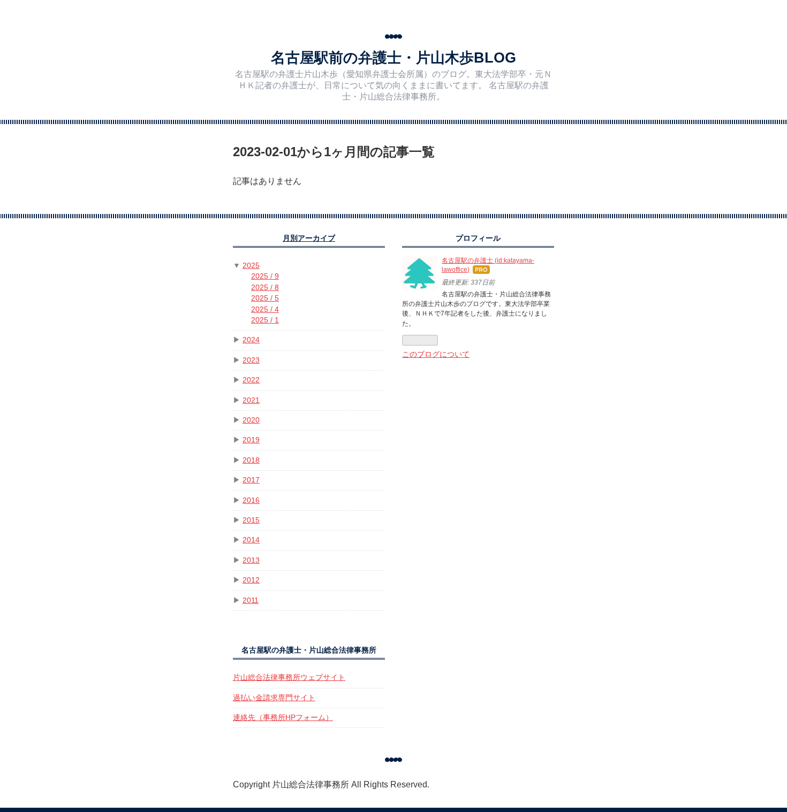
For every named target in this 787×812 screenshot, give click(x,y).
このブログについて (436, 354)
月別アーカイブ (309, 238)
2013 (251, 560)
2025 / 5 (265, 298)
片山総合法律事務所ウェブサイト (289, 677)
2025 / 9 (265, 276)
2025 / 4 (265, 309)
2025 (251, 266)
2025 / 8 (265, 288)
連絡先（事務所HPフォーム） (283, 718)
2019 (251, 440)
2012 (251, 580)
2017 (251, 480)
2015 (251, 520)
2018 (251, 460)
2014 (251, 540)
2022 (251, 380)
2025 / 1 (265, 320)
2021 (251, 400)
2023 (251, 360)
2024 (251, 340)
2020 (251, 420)
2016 (251, 500)
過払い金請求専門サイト (274, 698)
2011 (251, 600)
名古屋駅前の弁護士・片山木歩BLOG (393, 57)
